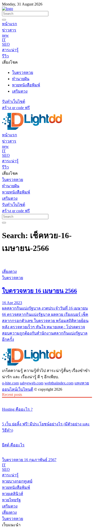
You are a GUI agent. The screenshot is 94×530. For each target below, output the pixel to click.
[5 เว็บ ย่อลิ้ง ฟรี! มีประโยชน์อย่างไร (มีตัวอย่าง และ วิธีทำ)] (47, 414)
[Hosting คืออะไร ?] (47, 400)
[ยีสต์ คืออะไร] (47, 435)
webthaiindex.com (58, 383)
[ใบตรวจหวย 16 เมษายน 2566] (47, 262)
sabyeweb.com (31, 383)
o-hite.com (10, 383)
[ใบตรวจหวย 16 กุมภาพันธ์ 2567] (47, 450)
